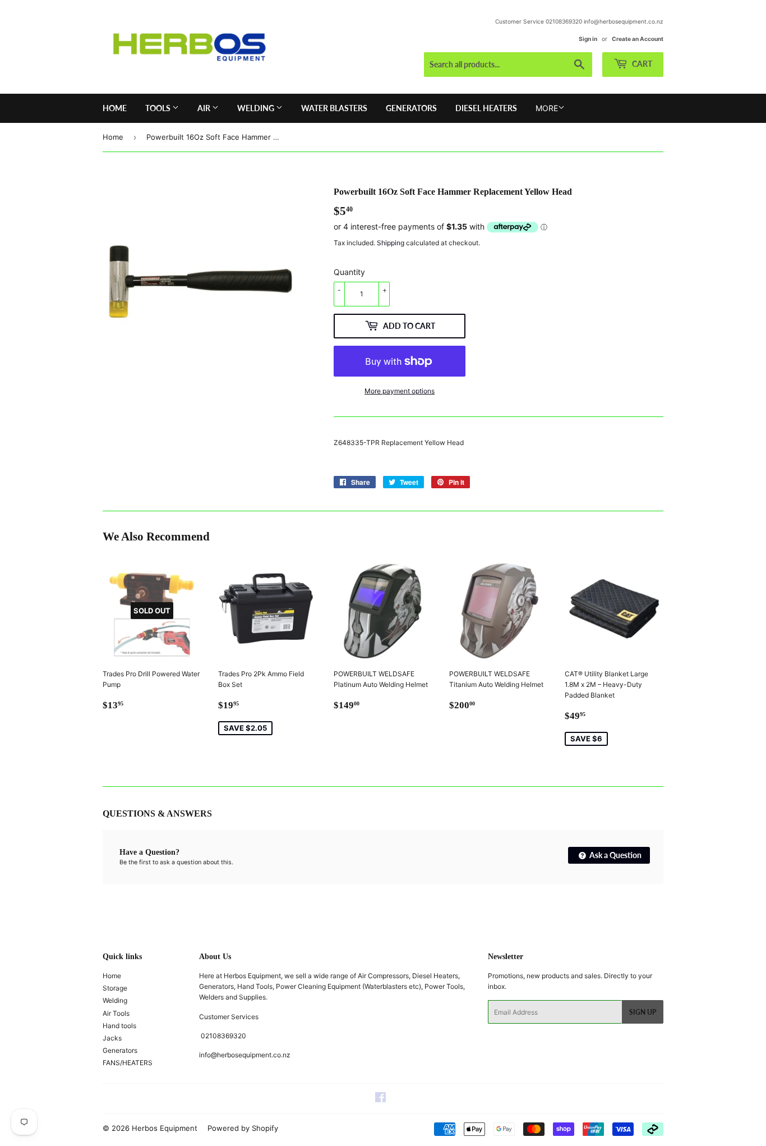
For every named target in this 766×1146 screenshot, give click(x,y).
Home (115, 108)
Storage (115, 988)
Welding (256, 108)
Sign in (588, 38)
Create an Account (637, 38)
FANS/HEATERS (128, 1062)
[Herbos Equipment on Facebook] (380, 1099)
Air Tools (116, 1013)
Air (204, 108)
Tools (158, 108)
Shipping (390, 243)
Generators (411, 108)
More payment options (399, 391)
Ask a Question (615, 855)
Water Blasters (334, 108)
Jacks (112, 1038)
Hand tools (119, 1025)
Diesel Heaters (486, 108)
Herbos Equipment (164, 1128)
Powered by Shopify (242, 1128)
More (547, 108)
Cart (641, 63)
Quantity (349, 272)
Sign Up (642, 1012)
